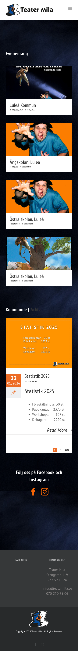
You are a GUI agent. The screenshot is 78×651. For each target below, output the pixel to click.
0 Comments (31, 381)
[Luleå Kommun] (39, 82)
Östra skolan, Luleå (27, 219)
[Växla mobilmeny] (70, 8)
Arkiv (35, 310)
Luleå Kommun (23, 105)
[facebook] (33, 491)
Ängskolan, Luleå (25, 162)
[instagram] (44, 491)
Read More (57, 430)
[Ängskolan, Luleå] (39, 139)
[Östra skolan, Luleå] (39, 196)
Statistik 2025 (37, 376)
